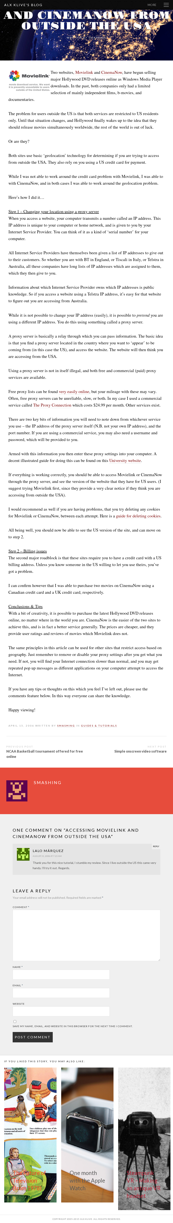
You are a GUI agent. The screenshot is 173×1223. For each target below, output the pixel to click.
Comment (21, 907)
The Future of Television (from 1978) (29, 1180)
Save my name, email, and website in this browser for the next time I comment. (73, 1026)
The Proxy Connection (52, 405)
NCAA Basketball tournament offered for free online (44, 754)
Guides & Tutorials (99, 725)
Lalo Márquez (48, 851)
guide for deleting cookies (138, 516)
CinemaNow (111, 72)
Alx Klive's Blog (23, 5)
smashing (98, 37)
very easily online (74, 391)
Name (18, 967)
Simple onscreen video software (140, 751)
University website (125, 460)
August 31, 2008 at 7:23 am (47, 856)
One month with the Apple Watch (87, 1180)
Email (18, 985)
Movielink (84, 72)
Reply (156, 846)
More (152, 5)
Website (19, 1003)
